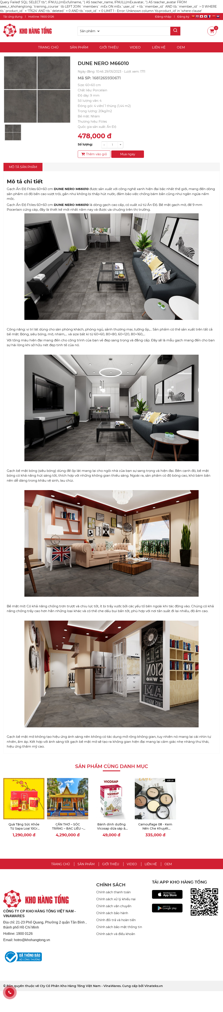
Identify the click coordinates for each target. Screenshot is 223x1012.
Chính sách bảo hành (112, 913)
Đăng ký (183, 16)
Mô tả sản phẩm (23, 167)
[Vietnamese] (193, 17)
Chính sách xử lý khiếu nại (116, 899)
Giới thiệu (109, 47)
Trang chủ (48, 47)
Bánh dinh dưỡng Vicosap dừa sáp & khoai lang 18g (111, 828)
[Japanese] (201, 17)
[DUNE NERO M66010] (27, 31)
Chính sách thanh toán (113, 892)
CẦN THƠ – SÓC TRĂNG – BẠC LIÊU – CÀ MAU (67, 828)
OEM (181, 47)
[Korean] (205, 17)
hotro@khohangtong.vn (32, 940)
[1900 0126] (9, 992)
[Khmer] (218, 17)
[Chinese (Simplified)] (214, 17)
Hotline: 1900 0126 (41, 16)
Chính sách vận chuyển (113, 906)
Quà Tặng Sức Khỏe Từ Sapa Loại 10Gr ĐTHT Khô (23, 828)
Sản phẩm (79, 47)
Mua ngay (127, 154)
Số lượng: (85, 144)
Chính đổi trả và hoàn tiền (116, 920)
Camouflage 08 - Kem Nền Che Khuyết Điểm (155, 828)
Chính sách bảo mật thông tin (119, 927)
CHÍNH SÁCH (110, 884)
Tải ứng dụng (12, 16)
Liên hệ (159, 47)
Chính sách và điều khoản (115, 934)
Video (135, 47)
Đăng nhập (163, 16)
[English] (197, 17)
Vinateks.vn (153, 986)
